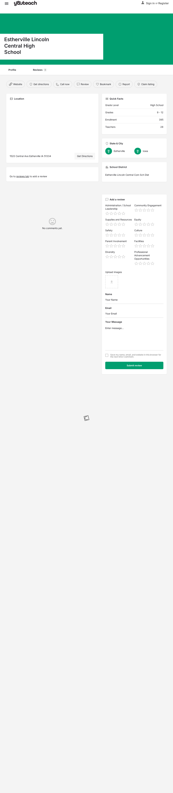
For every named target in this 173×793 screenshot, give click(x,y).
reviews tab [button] (22, 176)
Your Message (113, 321)
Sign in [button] (150, 3)
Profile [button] (12, 69)
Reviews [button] (39, 69)
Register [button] (163, 3)
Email (108, 308)
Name (108, 294)
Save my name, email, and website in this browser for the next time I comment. (135, 356)
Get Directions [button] (85, 156)
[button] (6, 3)
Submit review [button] (134, 365)
